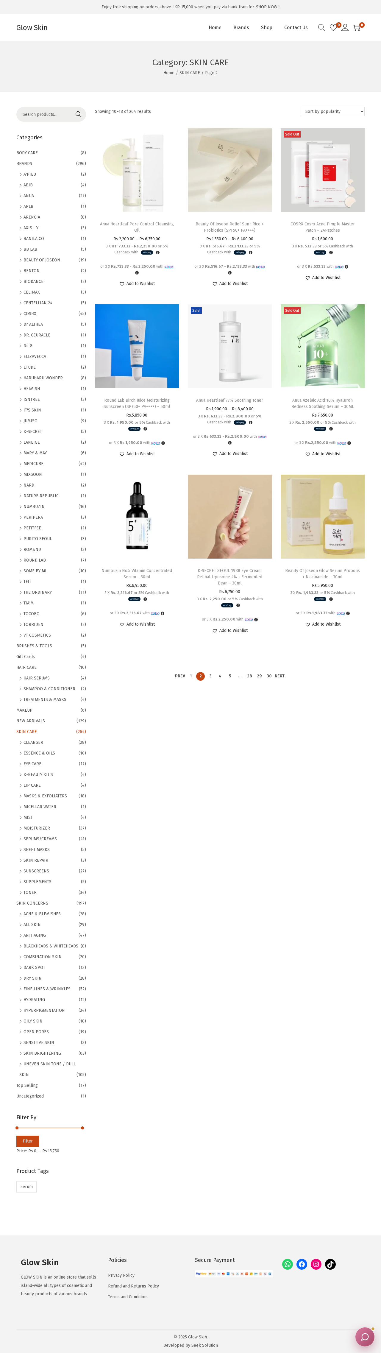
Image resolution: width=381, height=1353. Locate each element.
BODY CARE (27, 152)
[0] (333, 27)
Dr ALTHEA (33, 324)
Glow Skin (32, 28)
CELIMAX (32, 292)
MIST (28, 817)
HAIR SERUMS (37, 678)
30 (269, 676)
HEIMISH (32, 388)
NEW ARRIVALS (30, 721)
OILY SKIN (33, 1021)
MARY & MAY (35, 453)
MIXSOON (33, 474)
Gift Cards (25, 656)
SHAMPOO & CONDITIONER (49, 688)
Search (78, 114)
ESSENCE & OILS (39, 753)
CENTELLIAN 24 (38, 302)
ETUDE (30, 367)
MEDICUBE (33, 463)
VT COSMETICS (37, 635)
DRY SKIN (33, 978)
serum (27, 1186)
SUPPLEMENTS (37, 881)
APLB (28, 206)
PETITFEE (32, 528)
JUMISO (31, 420)
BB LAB (30, 249)
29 (259, 676)
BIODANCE (33, 281)
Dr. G (28, 345)
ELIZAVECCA (35, 356)
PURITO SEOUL (38, 538)
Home (168, 72)
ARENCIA (32, 217)
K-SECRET (33, 431)
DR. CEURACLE (37, 335)
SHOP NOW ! (267, 7)
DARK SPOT (34, 967)
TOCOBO (32, 613)
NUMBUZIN (34, 506)
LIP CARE (32, 785)
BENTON (32, 270)
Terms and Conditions (128, 1296)
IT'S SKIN (32, 410)
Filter (28, 1141)
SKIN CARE (189, 72)
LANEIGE (32, 442)
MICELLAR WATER (40, 806)
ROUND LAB (35, 560)
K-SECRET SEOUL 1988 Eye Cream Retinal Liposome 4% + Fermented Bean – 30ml (229, 577)
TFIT (27, 581)
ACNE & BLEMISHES (42, 913)
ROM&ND (32, 549)
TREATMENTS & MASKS (45, 699)
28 (249, 676)
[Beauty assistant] (364, 1336)
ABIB (28, 185)
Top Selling (27, 1085)
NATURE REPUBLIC (41, 495)
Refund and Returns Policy (133, 1286)
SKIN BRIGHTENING (42, 1053)
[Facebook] (301, 1264)
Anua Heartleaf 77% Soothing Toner (229, 400)
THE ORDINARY (38, 592)
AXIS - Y (31, 227)
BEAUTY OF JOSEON (42, 260)
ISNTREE (32, 399)
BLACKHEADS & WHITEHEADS (51, 946)
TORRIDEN (33, 624)
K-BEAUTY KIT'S (38, 774)
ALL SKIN (32, 924)
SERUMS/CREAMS (40, 838)
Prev (180, 676)
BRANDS (24, 163)
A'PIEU (30, 174)
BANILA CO (34, 238)
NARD (29, 485)
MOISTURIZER (37, 828)
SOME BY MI (35, 570)
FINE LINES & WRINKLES (47, 989)
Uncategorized (30, 1096)
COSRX (30, 313)
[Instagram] (316, 1264)
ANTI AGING (35, 935)
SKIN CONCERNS (32, 903)
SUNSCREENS (36, 871)
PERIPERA (33, 517)
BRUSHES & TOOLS (34, 646)
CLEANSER (33, 742)
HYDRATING (34, 999)
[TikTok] (330, 1264)
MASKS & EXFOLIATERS (45, 796)
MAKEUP (24, 710)
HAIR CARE (26, 667)
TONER (30, 892)
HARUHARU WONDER (43, 378)
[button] (137, 284)
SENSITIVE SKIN (39, 1042)
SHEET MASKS (37, 849)
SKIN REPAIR (36, 860)
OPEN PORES (36, 1031)
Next (280, 676)
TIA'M (29, 603)
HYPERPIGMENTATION (44, 1010)
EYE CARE (32, 763)
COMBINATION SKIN (43, 956)
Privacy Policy (121, 1275)
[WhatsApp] (287, 1264)
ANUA (29, 195)
